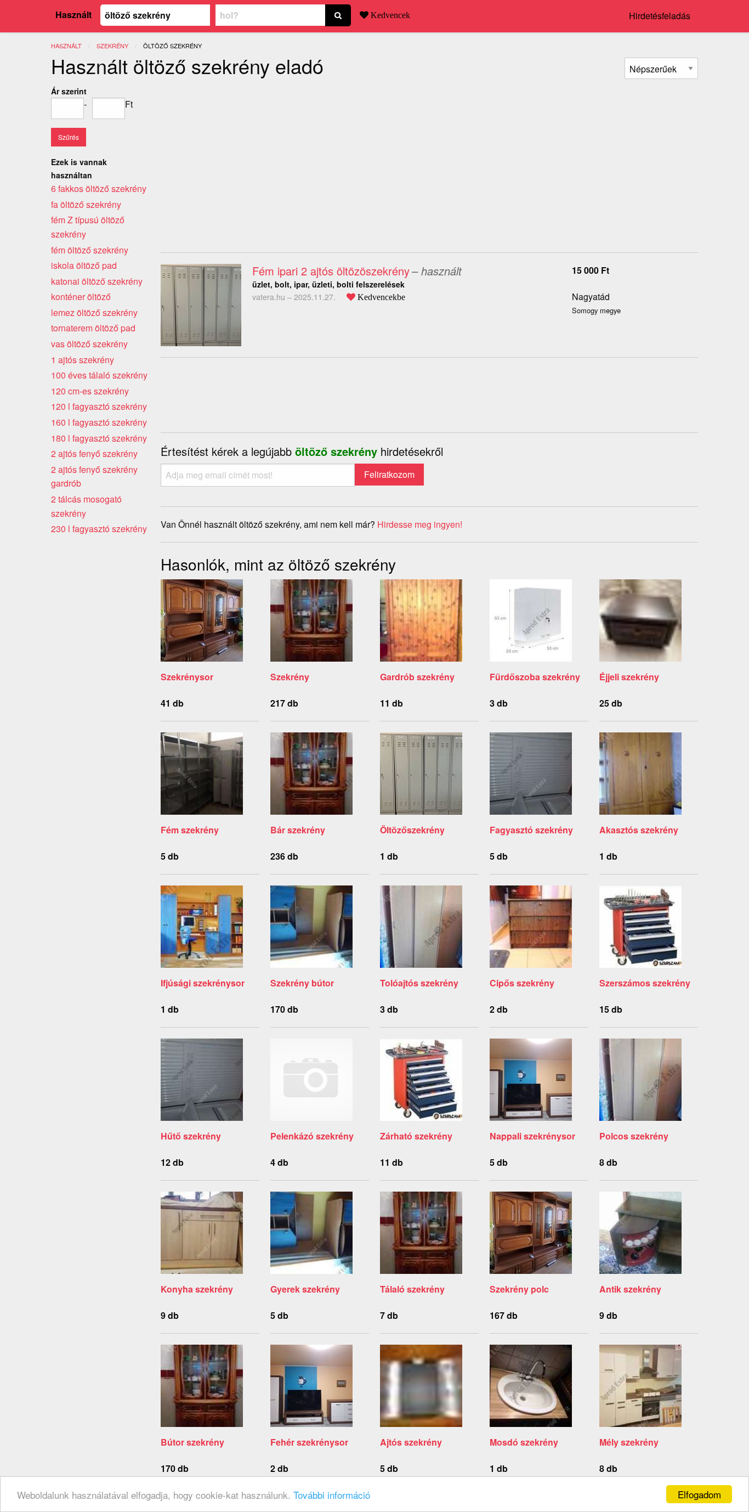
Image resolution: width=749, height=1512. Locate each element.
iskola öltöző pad (84, 265)
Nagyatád (591, 296)
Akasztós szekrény (638, 829)
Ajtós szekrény (411, 1442)
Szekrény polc (519, 1289)
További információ (331, 1495)
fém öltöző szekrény (89, 250)
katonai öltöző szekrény (97, 281)
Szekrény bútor (302, 983)
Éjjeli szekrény (629, 676)
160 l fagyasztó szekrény (99, 422)
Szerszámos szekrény (644, 983)
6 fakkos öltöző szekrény (98, 188)
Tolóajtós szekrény (419, 983)
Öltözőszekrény (412, 829)
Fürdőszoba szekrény (535, 676)
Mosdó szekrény (524, 1442)
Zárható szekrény (416, 1136)
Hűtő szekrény (191, 1136)
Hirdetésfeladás (659, 15)
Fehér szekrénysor (309, 1442)
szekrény (112, 45)
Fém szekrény (190, 829)
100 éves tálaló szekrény (99, 375)
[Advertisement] (253, 161)
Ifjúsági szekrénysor (203, 983)
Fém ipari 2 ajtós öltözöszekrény (331, 271)
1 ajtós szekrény (82, 359)
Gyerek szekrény (305, 1289)
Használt (73, 14)
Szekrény (289, 676)
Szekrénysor (187, 676)
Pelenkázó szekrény (312, 1136)
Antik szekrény (630, 1289)
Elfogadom (699, 1494)
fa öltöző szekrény (86, 204)
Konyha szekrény (197, 1289)
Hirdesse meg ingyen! (419, 524)
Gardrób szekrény (417, 676)
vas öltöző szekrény (89, 343)
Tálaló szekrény (412, 1289)
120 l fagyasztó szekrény (99, 406)
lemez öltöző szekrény (94, 312)
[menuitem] (661, 68)
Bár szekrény (297, 829)
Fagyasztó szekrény (531, 829)
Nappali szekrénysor (532, 1136)
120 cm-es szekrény (90, 391)
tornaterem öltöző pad (93, 327)
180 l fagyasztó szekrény (99, 438)
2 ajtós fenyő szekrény (94, 453)
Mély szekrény (629, 1442)
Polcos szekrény (633, 1136)
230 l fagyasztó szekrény (99, 528)
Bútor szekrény (192, 1442)
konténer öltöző (81, 296)
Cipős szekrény (522, 983)
